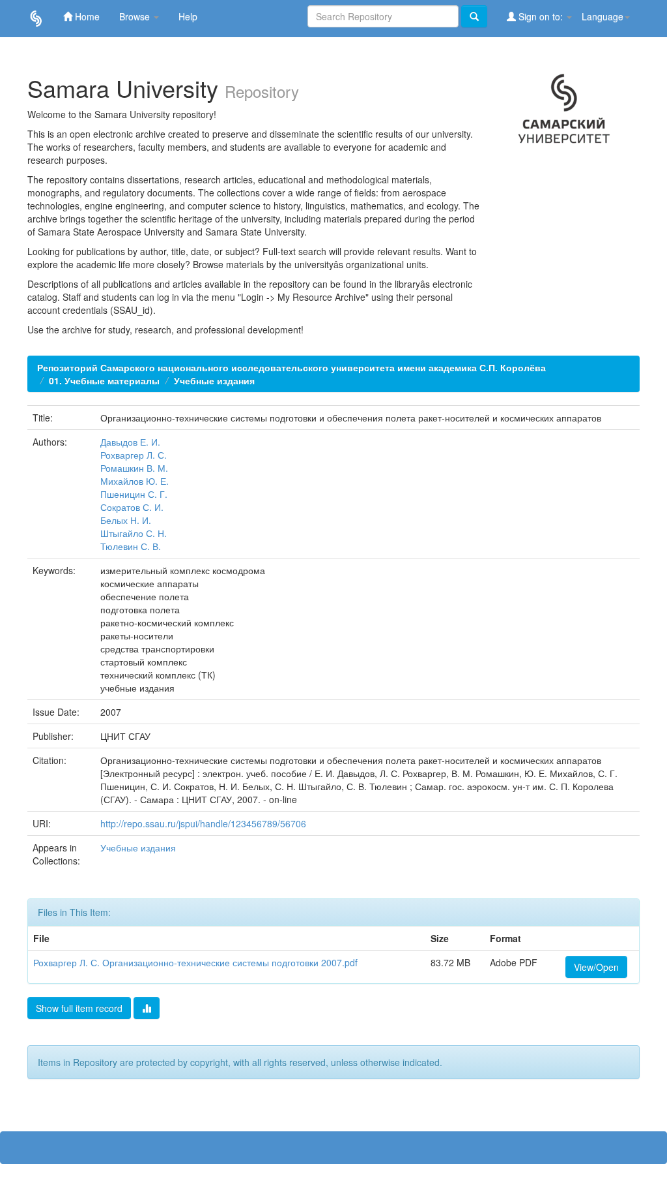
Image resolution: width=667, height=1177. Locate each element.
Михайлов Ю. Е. (134, 480)
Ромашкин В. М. (134, 467)
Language (602, 16)
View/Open (596, 966)
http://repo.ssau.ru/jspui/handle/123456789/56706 (203, 823)
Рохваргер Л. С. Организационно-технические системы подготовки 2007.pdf (195, 962)
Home (86, 16)
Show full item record (79, 1008)
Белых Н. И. (125, 520)
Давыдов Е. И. (130, 441)
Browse (135, 16)
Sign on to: (540, 16)
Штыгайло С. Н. (133, 533)
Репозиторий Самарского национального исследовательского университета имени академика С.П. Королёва (291, 367)
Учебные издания (214, 380)
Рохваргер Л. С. (133, 454)
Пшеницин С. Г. (133, 493)
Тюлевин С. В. (130, 546)
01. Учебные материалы (104, 380)
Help (187, 16)
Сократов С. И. (131, 506)
